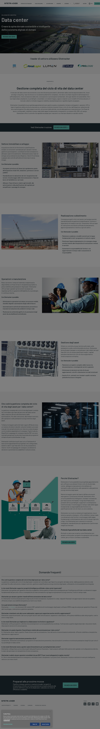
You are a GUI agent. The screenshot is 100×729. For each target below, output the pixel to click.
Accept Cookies (45, 724)
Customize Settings (7, 724)
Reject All (35, 724)
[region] (26, 719)
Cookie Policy (7, 720)
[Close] (50, 711)
